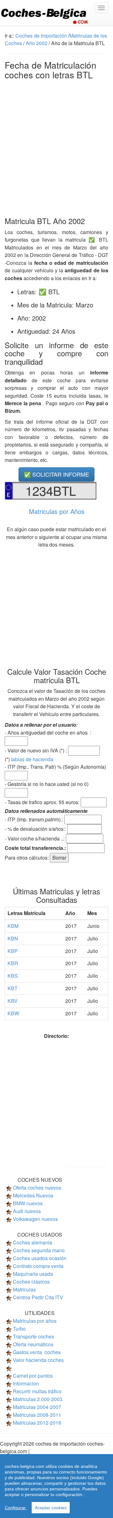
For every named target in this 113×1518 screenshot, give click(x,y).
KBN (13, 938)
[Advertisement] (56, 146)
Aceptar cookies (51, 1507)
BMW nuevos (28, 1203)
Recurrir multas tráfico (37, 1391)
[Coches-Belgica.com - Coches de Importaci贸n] (56, 12)
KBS (13, 975)
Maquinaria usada (33, 1273)
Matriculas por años (34, 1320)
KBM (13, 925)
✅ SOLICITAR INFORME (56, 474)
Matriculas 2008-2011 (37, 1414)
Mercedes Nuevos (33, 1195)
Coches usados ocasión (40, 1258)
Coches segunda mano (39, 1250)
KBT (13, 988)
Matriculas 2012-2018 (37, 1422)
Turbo (19, 1328)
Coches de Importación (41, 35)
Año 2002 (36, 43)
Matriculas (24, 1289)
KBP (13, 951)
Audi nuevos (27, 1211)
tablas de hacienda (32, 759)
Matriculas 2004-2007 (37, 1407)
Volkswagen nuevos (35, 1218)
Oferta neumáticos (33, 1344)
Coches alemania (32, 1242)
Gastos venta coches (37, 1352)
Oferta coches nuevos (37, 1187)
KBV (13, 1000)
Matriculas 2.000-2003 (37, 1399)
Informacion (26, 1383)
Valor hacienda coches (38, 1360)
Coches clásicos (31, 1281)
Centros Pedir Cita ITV (38, 1297)
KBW (13, 1013)
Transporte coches (33, 1336)
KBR (13, 963)
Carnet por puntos (33, 1375)
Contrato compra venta (38, 1265)
